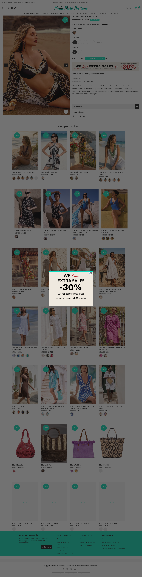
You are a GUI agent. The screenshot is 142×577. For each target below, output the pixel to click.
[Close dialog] (91, 273)
